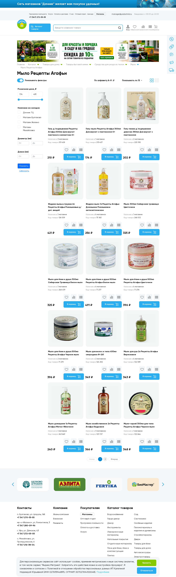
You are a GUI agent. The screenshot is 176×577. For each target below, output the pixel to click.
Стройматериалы (143, 535)
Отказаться (146, 570)
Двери (137, 539)
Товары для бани (142, 543)
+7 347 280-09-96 (26, 525)
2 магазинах (134, 139)
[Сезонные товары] (171, 54)
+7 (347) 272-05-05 (37, 17)
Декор (110, 523)
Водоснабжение (115, 514)
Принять (146, 563)
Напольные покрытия (117, 539)
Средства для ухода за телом (110, 64)
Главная (21, 64)
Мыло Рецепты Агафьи (31, 67)
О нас (71, 14)
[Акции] (171, 39)
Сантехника (140, 518)
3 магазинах (58, 139)
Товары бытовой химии (77, 64)
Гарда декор (113, 518)
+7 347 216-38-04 (26, 545)
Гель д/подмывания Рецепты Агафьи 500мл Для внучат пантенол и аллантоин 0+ (63, 131)
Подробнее (103, 572)
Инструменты (114, 527)
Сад (136, 514)
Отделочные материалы (119, 543)
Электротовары (142, 557)
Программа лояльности (38, 14)
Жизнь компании (61, 514)
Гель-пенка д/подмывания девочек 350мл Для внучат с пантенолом (138, 131)
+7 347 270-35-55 (26, 517)
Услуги (50, 14)
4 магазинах (96, 214)
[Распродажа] (171, 62)
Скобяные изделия (143, 523)
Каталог (32, 64)
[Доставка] (171, 70)
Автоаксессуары (142, 552)
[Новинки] (171, 47)
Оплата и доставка (61, 14)
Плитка (110, 555)
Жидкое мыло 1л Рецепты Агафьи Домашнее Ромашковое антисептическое (102, 207)
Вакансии (58, 518)
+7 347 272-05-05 (26, 533)
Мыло (133, 64)
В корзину (71, 157)
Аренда (90, 14)
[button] (104, 80)
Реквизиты (58, 523)
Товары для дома (51, 64)
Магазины (100, 14)
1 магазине (95, 139)
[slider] (19, 100)
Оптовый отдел (80, 14)
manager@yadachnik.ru (122, 14)
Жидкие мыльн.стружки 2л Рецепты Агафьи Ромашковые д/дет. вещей (65, 207)
